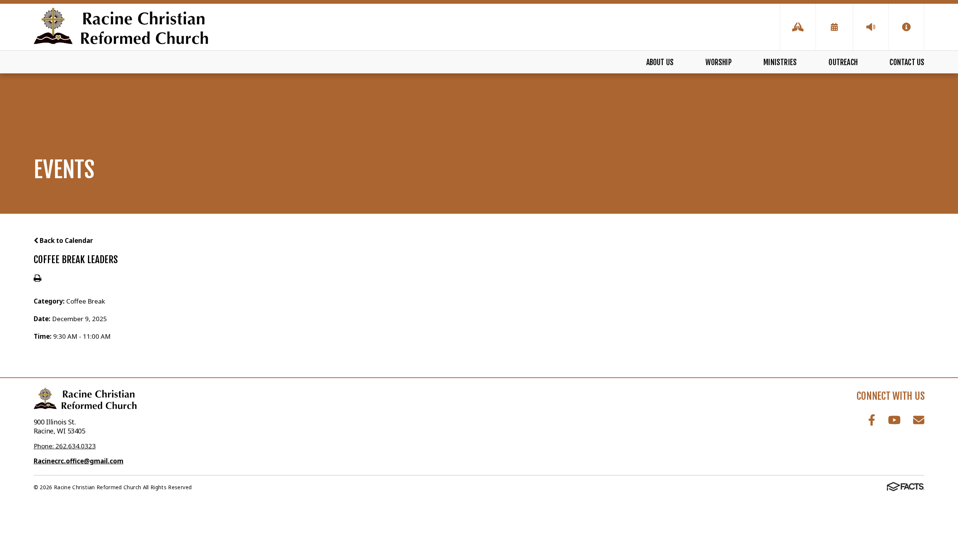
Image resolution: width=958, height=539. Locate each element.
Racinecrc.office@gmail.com (78, 461)
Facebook (871, 420)
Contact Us (907, 62)
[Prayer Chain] (797, 27)
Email (919, 420)
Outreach (843, 62)
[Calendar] (834, 27)
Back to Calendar (65, 240)
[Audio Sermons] (870, 27)
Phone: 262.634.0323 (65, 446)
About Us (660, 62)
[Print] (38, 278)
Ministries (780, 62)
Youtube (894, 420)
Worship (718, 62)
